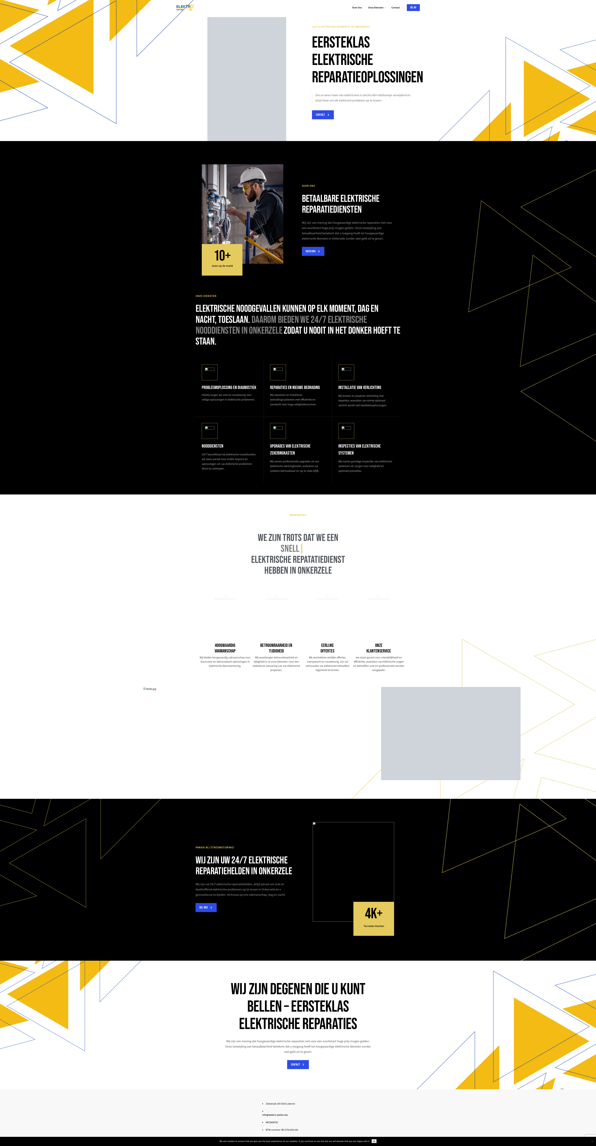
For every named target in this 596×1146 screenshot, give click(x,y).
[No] (592, 1141)
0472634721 (272, 1122)
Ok (374, 1141)
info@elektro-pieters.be (275, 1115)
